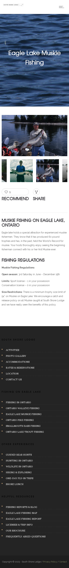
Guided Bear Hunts (19, 454)
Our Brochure (15, 530)
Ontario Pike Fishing (20, 420)
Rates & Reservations (20, 367)
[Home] (13, 5)
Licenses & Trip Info (19, 524)
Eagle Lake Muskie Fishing (24, 414)
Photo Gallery (16, 355)
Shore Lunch (14, 484)
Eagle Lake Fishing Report (24, 518)
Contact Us (14, 379)
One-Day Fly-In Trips (19, 478)
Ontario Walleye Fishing (23, 408)
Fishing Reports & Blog (21, 507)
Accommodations (18, 361)
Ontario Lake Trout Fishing (25, 431)
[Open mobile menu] (62, 7)
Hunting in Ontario (19, 460)
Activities (12, 350)
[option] (34, 136)
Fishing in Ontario (18, 402)
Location (12, 373)
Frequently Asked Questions (26, 536)
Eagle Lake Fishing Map (21, 512)
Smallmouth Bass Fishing (23, 425)
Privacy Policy (50, 561)
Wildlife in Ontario (19, 466)
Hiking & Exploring (19, 472)
